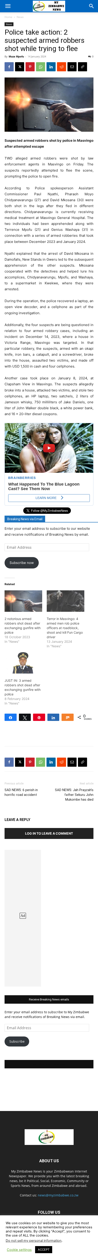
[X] (19, 66)
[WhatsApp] (40, 66)
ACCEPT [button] (43, 1249)
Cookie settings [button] (19, 1250)
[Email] (72, 66)
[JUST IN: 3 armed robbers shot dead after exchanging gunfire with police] (23, 662)
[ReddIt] (61, 66)
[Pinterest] (30, 66)
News (20, 17)
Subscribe (17, 1041)
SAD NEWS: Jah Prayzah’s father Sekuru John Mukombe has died (74, 795)
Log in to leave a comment (49, 833)
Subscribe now (22, 563)
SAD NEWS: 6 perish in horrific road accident (21, 792)
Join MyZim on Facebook (49, 1064)
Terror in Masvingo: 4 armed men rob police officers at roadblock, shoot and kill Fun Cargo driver (65, 628)
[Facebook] (9, 66)
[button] (7, 6)
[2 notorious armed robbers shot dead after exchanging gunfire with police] (23, 601)
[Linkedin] (51, 66)
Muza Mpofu (16, 56)
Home (8, 17)
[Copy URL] (82, 66)
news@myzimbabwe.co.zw (58, 1195)
